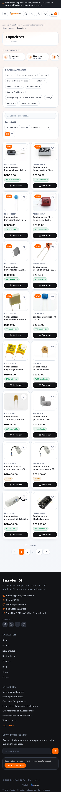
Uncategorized (10, 720)
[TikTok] (17, 624)
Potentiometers (33, 86)
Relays (49, 97)
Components (8, 28)
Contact (6, 677)
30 (39, 551)
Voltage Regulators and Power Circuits (24, 97)
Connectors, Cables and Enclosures (20, 706)
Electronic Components (33, 25)
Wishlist (7, 661)
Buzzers (10, 75)
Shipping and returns (26, 790)
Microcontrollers (14, 86)
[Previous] (14, 551)
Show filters (12, 127)
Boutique (16, 25)
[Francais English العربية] (32, 13)
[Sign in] (38, 13)
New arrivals (9, 650)
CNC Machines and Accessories (18, 710)
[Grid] (7, 134)
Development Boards (13, 696)
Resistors (11, 103)
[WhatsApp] (23, 624)
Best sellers (9, 656)
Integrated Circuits (27, 75)
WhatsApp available (16, 604)
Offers (6, 645)
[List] (12, 134)
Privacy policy (44, 790)
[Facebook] (5, 624)
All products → (9, 725)
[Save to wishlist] (24, 147)
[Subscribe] (55, 751)
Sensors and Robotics (13, 692)
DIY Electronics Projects (17, 81)
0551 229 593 (12, 600)
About (6, 672)
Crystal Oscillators (15, 92)
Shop (5, 640)
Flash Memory (39, 81)
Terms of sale (9, 790)
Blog (5, 666)
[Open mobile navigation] (5, 13)
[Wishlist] (45, 13)
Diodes (44, 75)
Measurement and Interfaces (17, 715)
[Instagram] (11, 624)
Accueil (6, 25)
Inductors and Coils (29, 103)
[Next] (46, 551)
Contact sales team (15, 765)
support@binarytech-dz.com (20, 595)
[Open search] (25, 13)
